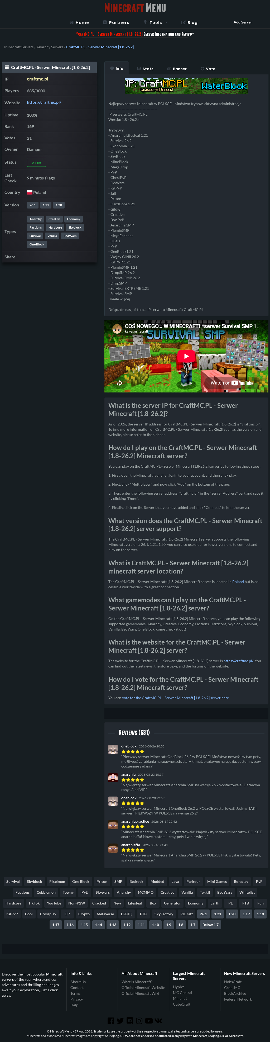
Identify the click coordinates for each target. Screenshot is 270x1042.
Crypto (84, 914)
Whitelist (247, 892)
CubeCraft (181, 1004)
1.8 (180, 924)
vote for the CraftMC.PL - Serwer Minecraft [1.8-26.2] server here (175, 697)
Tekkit (205, 892)
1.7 (192, 924)
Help (74, 1005)
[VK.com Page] (158, 1021)
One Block (37, 244)
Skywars (103, 892)
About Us (78, 982)
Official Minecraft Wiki (140, 993)
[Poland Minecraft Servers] (29, 192)
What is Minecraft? (137, 982)
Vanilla (52, 236)
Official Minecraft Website (143, 987)
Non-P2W (76, 903)
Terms (75, 993)
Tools (156, 22)
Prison (102, 881)
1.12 (127, 924)
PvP (259, 881)
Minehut (180, 998)
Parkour (193, 881)
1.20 (59, 205)
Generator (172, 903)
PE (230, 903)
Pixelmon (57, 881)
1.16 (70, 924)
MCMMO (145, 892)
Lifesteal (135, 903)
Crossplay (48, 914)
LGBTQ (126, 914)
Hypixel (179, 987)
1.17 (55, 924)
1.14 (98, 924)
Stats (148, 69)
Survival (35, 236)
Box (153, 903)
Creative (54, 219)
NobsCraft (233, 982)
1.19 (246, 914)
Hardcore (55, 227)
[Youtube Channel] (149, 1021)
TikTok (34, 903)
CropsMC (232, 987)
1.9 (168, 924)
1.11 (141, 924)
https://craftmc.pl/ (44, 102)
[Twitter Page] (121, 1021)
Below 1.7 (210, 924)
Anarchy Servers (49, 47)
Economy (73, 219)
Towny (68, 892)
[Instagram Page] (139, 1021)
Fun (260, 903)
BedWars (70, 236)
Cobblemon (46, 892)
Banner (180, 69)
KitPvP (12, 914)
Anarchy (36, 219)
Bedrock (136, 881)
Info (119, 68)
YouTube (54, 903)
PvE (84, 892)
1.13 (112, 924)
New (117, 903)
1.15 (84, 924)
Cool (29, 914)
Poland (238, 581)
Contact (77, 987)
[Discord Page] (130, 1021)
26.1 (33, 205)
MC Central (182, 992)
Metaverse (105, 914)
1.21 (46, 205)
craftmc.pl (37, 79)
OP (67, 914)
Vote (210, 69)
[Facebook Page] (111, 1021)
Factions (36, 227)
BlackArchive (235, 993)
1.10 (155, 924)
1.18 (260, 914)
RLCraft (186, 914)
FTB (245, 903)
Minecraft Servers (18, 47)
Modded (157, 881)
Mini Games (217, 881)
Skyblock (75, 227)
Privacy (76, 999)
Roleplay (241, 881)
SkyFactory (164, 914)
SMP (118, 881)
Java (175, 881)
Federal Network (238, 999)
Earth (214, 903)
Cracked (99, 903)
